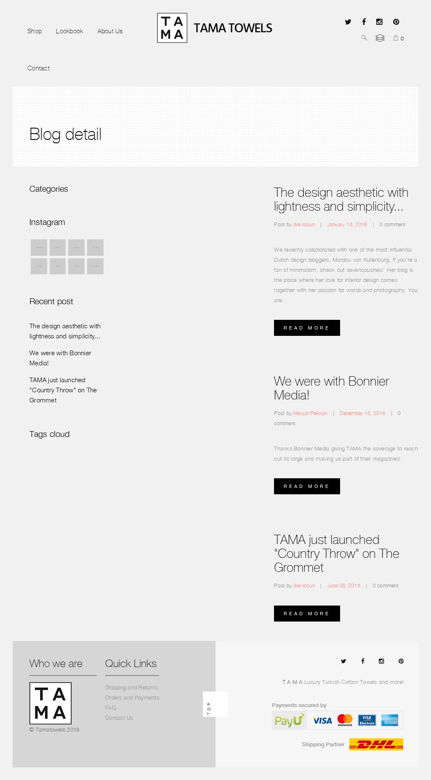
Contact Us (119, 717)
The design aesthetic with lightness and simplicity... (341, 199)
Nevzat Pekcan (311, 413)
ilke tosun (304, 224)
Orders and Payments (132, 697)
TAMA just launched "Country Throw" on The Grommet (336, 553)
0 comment (392, 224)
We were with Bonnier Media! (331, 388)
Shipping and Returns (131, 687)
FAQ (110, 707)
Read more (307, 327)
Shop (34, 31)
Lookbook (69, 31)
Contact (38, 68)
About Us (110, 31)
